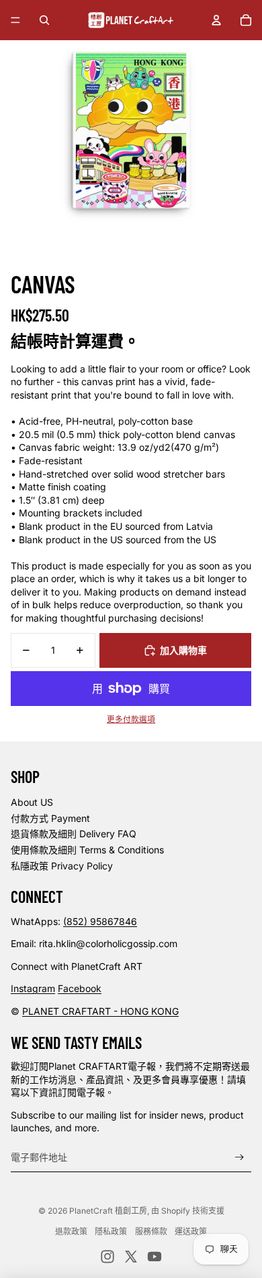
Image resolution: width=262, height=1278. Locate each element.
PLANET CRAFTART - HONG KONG (100, 1011)
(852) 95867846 (100, 921)
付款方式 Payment (50, 818)
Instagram (33, 988)
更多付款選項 (131, 719)
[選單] (15, 20)
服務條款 (151, 1231)
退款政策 (71, 1231)
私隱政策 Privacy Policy (62, 865)
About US (32, 802)
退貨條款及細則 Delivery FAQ (73, 833)
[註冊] (239, 1157)
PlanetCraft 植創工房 (108, 1211)
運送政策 (191, 1231)
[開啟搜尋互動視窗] (44, 20)
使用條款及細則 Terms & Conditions (87, 849)
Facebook (79, 988)
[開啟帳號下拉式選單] (216, 20)
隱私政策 (111, 1231)
